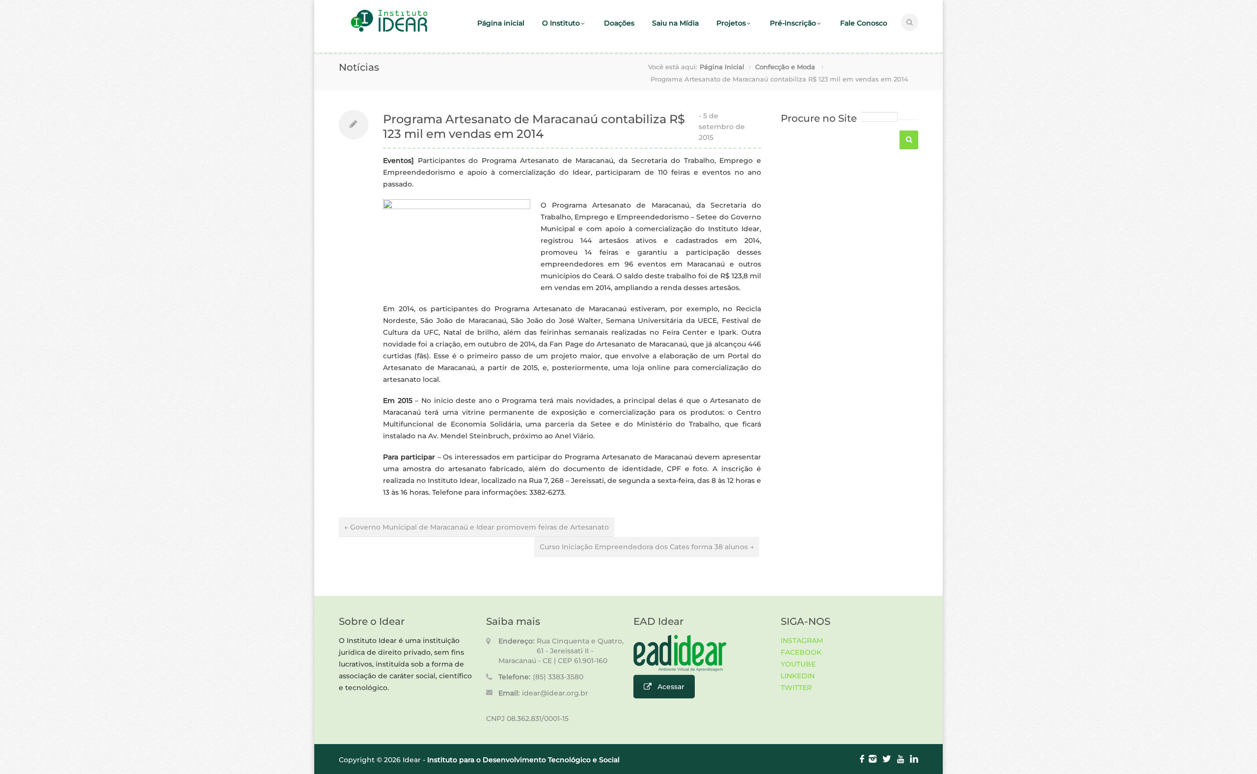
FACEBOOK (801, 652)
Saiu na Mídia (675, 23)
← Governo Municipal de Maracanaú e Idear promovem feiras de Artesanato (476, 527)
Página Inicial (722, 67)
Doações (619, 23)
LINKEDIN (798, 675)
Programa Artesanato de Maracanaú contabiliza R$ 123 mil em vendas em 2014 (534, 126)
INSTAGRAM (802, 640)
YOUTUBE (798, 664)
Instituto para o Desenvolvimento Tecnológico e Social (523, 759)
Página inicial (500, 23)
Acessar (670, 686)
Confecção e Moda (785, 67)
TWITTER (796, 687)
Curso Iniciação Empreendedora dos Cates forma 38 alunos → (647, 546)
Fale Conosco (863, 23)
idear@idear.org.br (555, 693)
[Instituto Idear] (389, 31)
